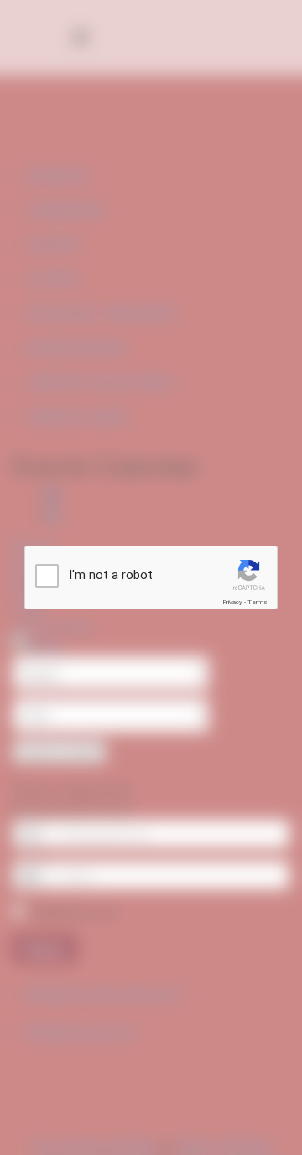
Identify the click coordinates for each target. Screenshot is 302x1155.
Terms (257, 602)
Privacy (232, 602)
